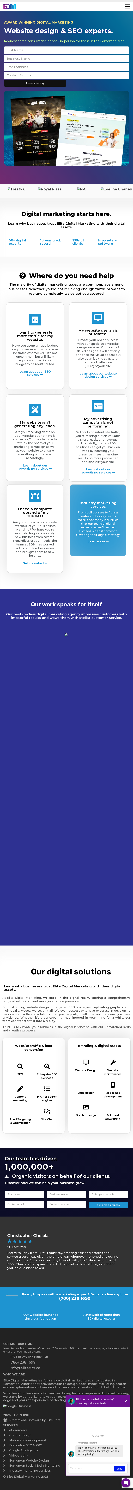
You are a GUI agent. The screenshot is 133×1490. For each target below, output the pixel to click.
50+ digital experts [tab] (17, 242)
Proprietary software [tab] (107, 242)
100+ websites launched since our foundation (40, 1316)
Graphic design (86, 1115)
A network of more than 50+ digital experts (101, 1316)
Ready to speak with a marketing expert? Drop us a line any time (75, 1294)
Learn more (97, 541)
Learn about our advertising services (33, 467)
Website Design (86, 1070)
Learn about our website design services (98, 375)
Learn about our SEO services (35, 373)
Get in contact (34, 563)
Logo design (86, 1092)
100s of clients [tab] (78, 242)
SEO (20, 1074)
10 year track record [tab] (50, 242)
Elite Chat (47, 1119)
